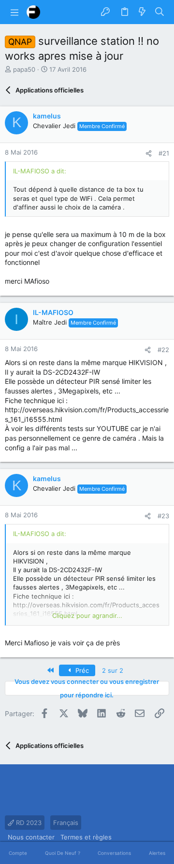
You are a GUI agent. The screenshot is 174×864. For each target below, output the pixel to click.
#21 (164, 153)
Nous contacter (31, 837)
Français (65, 822)
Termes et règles (86, 837)
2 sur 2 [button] (112, 670)
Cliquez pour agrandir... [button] (87, 615)
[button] (14, 12)
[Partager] (148, 153)
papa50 (24, 69)
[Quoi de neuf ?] (142, 12)
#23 (163, 516)
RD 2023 (28, 822)
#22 (163, 349)
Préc (81, 670)
